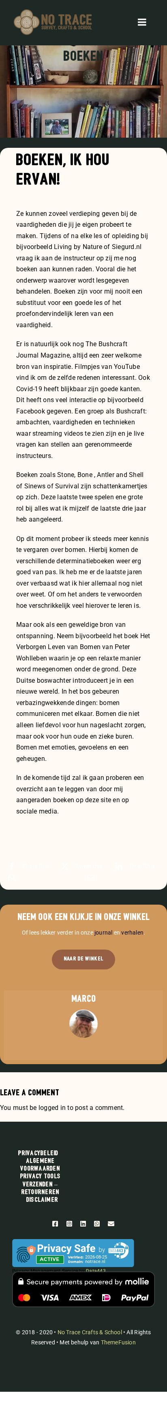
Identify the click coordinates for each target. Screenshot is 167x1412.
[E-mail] (90, 877)
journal (103, 932)
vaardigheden (36, 224)
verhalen (132, 932)
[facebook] (55, 1223)
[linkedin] (83, 1223)
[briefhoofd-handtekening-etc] (52, 11)
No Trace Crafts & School (90, 1332)
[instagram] (69, 1223)
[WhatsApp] (11, 877)
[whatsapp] (97, 1223)
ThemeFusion (118, 1342)
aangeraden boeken (45, 800)
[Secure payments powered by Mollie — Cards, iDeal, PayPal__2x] (83, 1274)
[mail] (111, 1223)
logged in (52, 1108)
